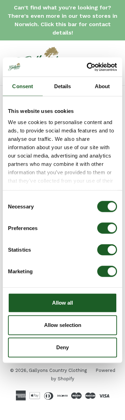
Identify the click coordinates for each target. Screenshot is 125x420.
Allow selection (62, 325)
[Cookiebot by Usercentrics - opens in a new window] (88, 66)
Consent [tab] (22, 86)
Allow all (62, 303)
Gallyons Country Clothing (58, 370)
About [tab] (102, 86)
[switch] (107, 228)
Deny (62, 347)
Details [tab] (62, 86)
